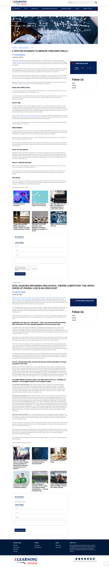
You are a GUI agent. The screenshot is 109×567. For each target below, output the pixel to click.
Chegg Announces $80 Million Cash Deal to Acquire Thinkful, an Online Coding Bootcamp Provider (21, 226)
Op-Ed (77, 8)
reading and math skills (17, 62)
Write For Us (87, 8)
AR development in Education (19, 204)
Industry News (66, 8)
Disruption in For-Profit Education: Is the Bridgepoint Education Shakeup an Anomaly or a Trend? (39, 227)
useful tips (21, 82)
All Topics (15, 549)
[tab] (76, 67)
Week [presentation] (76, 67)
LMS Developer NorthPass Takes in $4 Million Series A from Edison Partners (58, 485)
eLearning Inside (20, 292)
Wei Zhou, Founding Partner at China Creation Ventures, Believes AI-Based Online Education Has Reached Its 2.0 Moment (21, 464)
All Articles (16, 8)
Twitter (73, 83)
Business (15, 545)
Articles (14, 48)
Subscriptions (37, 547)
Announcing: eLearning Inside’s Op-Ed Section (39, 204)
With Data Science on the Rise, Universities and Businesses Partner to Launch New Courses (58, 206)
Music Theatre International (48, 297)
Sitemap (15, 551)
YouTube (74, 87)
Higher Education (23, 48)
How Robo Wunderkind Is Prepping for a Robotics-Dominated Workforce (21, 485)
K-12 (25, 8)
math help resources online (30, 115)
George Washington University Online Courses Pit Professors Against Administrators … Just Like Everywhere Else (40, 487)
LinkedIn (74, 85)
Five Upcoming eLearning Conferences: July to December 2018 (39, 462)
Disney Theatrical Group (33, 297)
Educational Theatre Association (19, 297)
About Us (58, 545)
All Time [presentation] (89, 68)
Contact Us (58, 547)
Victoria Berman (20, 54)
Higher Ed (34, 8)
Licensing (36, 545)
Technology (16, 547)
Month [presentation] (82, 68)
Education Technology (49, 8)
